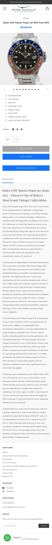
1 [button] (13, 89)
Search (5, 452)
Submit (44, 526)
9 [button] (38, 89)
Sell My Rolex (7, 459)
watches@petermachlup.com (14, 507)
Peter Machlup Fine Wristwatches (25, 539)
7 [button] (32, 89)
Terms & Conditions (10, 470)
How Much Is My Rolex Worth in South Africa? (20, 466)
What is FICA (7, 476)
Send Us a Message (26, 168)
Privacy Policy (8, 473)
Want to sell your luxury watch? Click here (26, 2)
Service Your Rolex (9, 463)
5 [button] (26, 89)
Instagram (10, 491)
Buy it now (26, 156)
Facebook (10, 488)
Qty (7, 139)
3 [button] (19, 89)
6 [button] (29, 89)
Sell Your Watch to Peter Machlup (15, 456)
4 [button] (22, 89)
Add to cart (26, 149)
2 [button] (16, 89)
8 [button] (35, 89)
